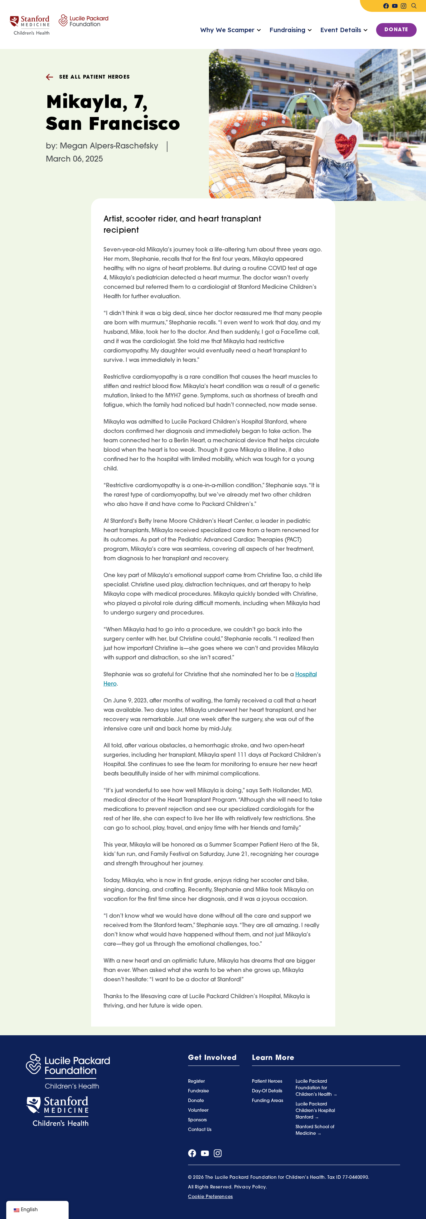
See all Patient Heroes (94, 77)
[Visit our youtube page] (395, 6)
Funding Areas (267, 1101)
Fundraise (198, 1091)
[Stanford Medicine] (57, 1111)
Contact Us (199, 1130)
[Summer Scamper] (58, 24)
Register (196, 1081)
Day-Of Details (267, 1091)
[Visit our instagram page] (403, 6)
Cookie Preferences (210, 1197)
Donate (396, 29)
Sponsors (197, 1120)
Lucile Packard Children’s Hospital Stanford (315, 1111)
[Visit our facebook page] (386, 6)
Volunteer (198, 1110)
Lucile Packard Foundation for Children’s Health (314, 1088)
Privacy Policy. (250, 1187)
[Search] (414, 6)
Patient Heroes (267, 1081)
